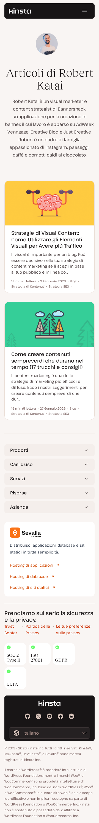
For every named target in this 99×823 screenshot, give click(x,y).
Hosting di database (29, 576)
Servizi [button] (17, 479)
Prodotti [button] (19, 450)
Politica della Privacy (38, 630)
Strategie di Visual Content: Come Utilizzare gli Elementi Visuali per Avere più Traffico (46, 239)
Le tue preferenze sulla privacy (73, 630)
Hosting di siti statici (29, 587)
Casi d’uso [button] (21, 464)
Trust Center (10, 630)
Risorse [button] (18, 493)
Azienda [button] (19, 507)
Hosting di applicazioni (31, 565)
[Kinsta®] (20, 10)
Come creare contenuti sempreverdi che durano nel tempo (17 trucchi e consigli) (47, 360)
